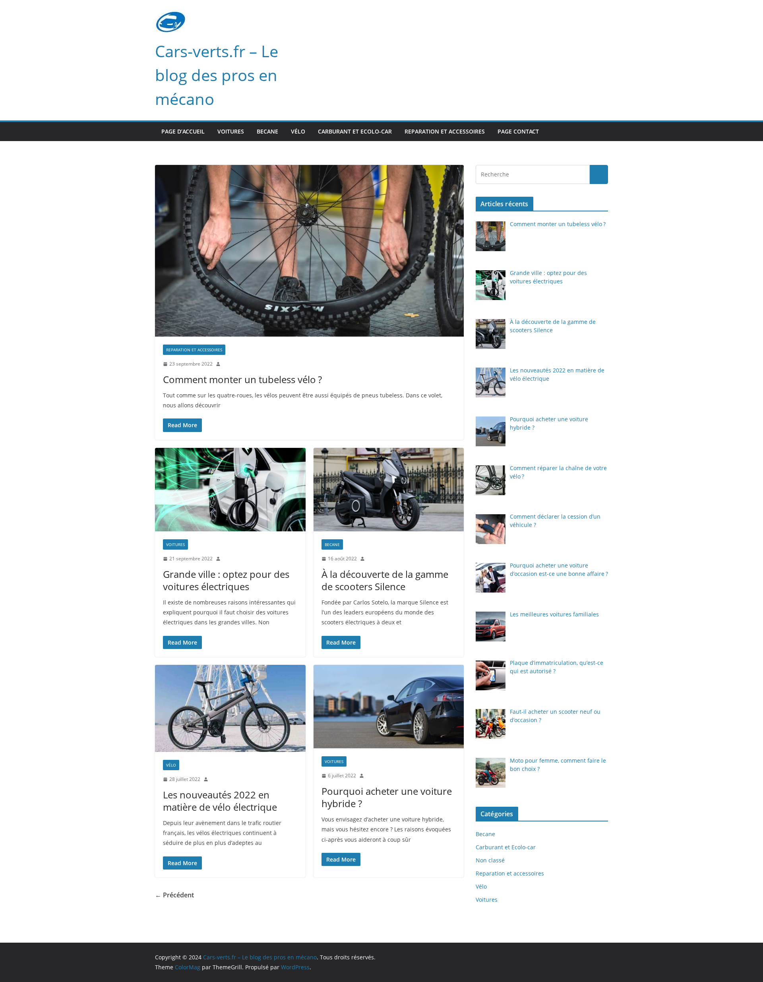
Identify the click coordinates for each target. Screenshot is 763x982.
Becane (267, 131)
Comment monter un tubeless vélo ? (242, 379)
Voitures (230, 131)
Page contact (518, 131)
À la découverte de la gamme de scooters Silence (384, 580)
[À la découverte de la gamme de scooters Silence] (389, 490)
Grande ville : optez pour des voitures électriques (226, 580)
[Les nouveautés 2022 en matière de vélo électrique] (230, 708)
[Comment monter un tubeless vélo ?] (309, 251)
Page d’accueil (183, 131)
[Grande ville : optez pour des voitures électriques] (230, 490)
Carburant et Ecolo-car (355, 131)
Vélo (298, 131)
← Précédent (174, 895)
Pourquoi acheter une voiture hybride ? (386, 797)
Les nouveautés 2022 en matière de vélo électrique (220, 800)
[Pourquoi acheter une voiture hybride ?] (389, 707)
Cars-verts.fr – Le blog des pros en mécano (216, 75)
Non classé (490, 860)
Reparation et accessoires (445, 131)
